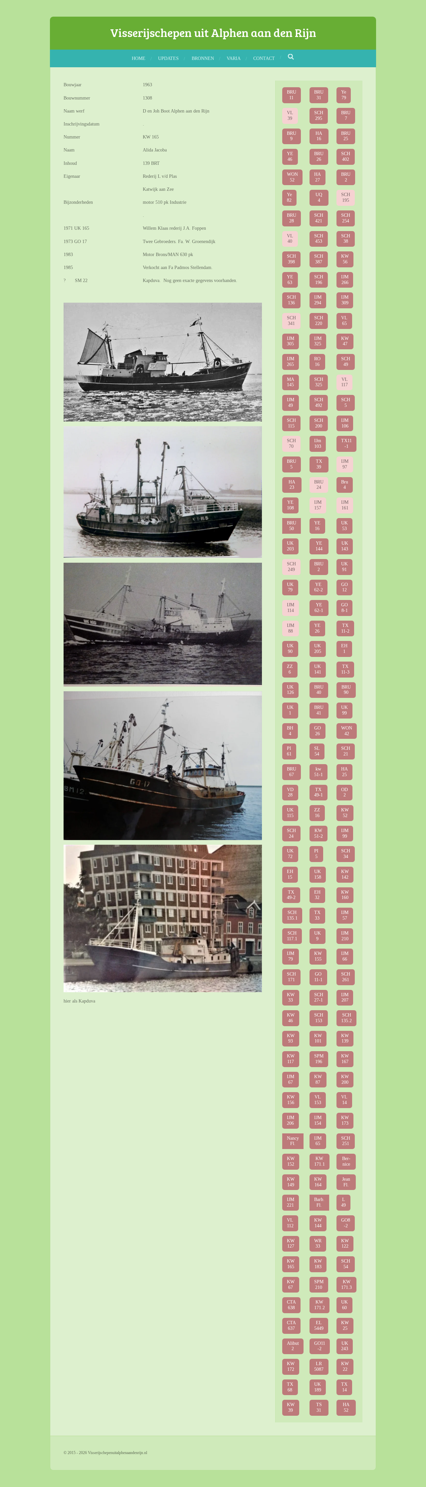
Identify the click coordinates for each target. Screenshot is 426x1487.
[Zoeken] (291, 57)
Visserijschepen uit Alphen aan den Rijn (213, 32)
